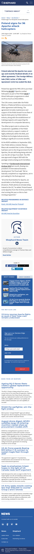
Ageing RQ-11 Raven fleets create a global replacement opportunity (15, 386)
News (8, 18)
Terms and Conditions (11, 548)
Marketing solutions (19, 538)
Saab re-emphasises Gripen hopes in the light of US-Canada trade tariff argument (16, 468)
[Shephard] (8, 3)
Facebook (13, 265)
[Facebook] (7, 524)
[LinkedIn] (2, 524)
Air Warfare (15, 18)
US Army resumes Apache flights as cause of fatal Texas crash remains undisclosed (15, 316)
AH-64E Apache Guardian (10, 213)
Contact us (4, 542)
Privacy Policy (7, 362)
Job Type (8, 353)
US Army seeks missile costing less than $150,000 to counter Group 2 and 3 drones (16, 488)
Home (3, 18)
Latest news (5, 535)
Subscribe (4, 538)
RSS (2, 38)
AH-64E (11, 91)
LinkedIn (17, 243)
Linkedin (18, 269)
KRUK (26, 94)
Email (7, 345)
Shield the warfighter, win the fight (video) (16, 408)
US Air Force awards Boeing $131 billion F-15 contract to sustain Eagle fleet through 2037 (15, 451)
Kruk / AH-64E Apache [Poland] (12, 204)
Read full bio (7, 255)
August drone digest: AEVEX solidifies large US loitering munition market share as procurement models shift (15, 424)
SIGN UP (22, 369)
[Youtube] (16, 524)
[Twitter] (11, 524)
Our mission (16, 535)
